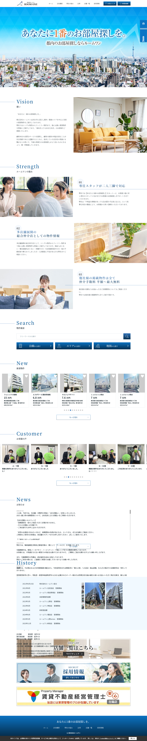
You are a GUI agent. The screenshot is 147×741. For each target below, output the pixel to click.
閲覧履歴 (125, 4)
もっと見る (73, 417)
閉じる (133, 738)
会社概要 (59, 4)
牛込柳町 (103, 403)
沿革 (79, 4)
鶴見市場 (13, 403)
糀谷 (42, 403)
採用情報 (97, 4)
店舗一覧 (87, 4)
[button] (64, 410)
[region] (73, 525)
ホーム (51, 4)
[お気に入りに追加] (26, 376)
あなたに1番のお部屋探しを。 (73, 721)
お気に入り (111, 4)
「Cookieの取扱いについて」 (107, 738)
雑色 (128, 403)
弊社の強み (70, 4)
